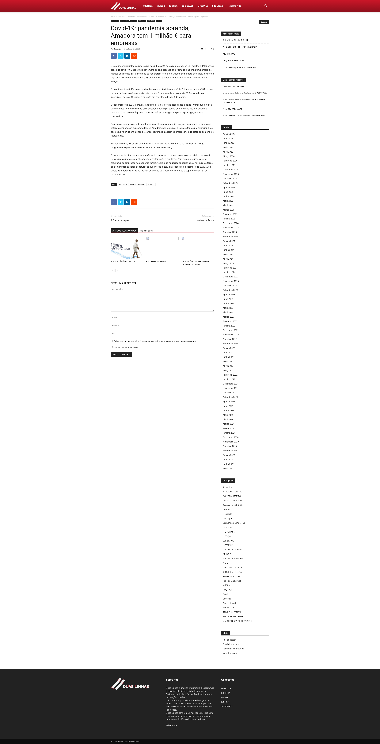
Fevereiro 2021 (230, 428)
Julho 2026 (228, 138)
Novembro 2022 (231, 334)
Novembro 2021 (231, 388)
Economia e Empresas (137, 16)
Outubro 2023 (230, 285)
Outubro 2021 (230, 392)
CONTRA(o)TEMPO (232, 496)
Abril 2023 (228, 312)
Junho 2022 (228, 356)
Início (113, 16)
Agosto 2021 (229, 401)
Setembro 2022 (230, 343)
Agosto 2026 (229, 133)
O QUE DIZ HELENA (232, 571)
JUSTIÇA (173, 5)
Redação (117, 49)
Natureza (227, 563)
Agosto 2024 (229, 241)
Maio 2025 (228, 200)
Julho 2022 (228, 352)
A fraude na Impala (120, 220)
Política (226, 585)
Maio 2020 (228, 468)
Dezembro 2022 (231, 330)
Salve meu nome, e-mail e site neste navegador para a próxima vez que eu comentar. (155, 341)
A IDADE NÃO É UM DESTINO (123, 261)
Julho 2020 (228, 459)
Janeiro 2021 (229, 432)
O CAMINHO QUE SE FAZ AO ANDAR (239, 67)
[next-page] (117, 270)
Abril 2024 (228, 258)
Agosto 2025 (229, 187)
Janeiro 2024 (229, 272)
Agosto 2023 (229, 294)
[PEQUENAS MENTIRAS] (162, 248)
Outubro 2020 (230, 446)
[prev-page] (112, 270)
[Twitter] (121, 56)
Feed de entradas (231, 644)
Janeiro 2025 (229, 218)
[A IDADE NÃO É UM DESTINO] (127, 248)
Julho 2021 (228, 406)
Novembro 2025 (231, 174)
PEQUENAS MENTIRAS (156, 261)
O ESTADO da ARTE (232, 567)
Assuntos (121, 16)
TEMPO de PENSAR (232, 612)
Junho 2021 (228, 410)
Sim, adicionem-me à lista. (126, 347)
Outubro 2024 (230, 232)
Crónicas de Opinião (233, 505)
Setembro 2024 (230, 236)
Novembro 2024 (231, 227)
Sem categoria (230, 603)
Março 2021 (229, 423)
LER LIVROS (228, 540)
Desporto (227, 514)
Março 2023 (229, 316)
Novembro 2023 (231, 281)
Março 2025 (229, 209)
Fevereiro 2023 (230, 321)
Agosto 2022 (229, 348)
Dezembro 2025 (231, 169)
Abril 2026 (228, 151)
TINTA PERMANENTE (233, 616)
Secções (227, 598)
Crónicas (217, 5)
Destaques (228, 518)
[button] (265, 6)
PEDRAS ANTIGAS (231, 576)
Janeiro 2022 (229, 379)
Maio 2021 (228, 414)
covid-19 (151, 184)
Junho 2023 (228, 303)
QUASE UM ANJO (235, 109)
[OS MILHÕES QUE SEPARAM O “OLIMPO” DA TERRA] (198, 248)
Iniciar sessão (229, 639)
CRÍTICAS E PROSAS (232, 500)
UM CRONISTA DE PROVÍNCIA (237, 621)
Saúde (159, 21)
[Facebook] (114, 56)
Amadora (123, 184)
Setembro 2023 (230, 290)
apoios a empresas (137, 184)
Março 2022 (229, 370)
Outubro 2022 (230, 339)
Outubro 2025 (230, 178)
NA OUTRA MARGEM (233, 558)
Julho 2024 (228, 245)
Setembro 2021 (230, 397)
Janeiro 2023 (229, 325)
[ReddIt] (134, 56)
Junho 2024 (228, 249)
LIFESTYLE (203, 5)
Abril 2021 (228, 419)
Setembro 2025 (230, 183)
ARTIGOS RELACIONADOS (125, 231)
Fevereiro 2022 (230, 374)
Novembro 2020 (231, 441)
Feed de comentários (233, 648)
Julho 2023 (228, 299)
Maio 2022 (228, 361)
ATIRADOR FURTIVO (232, 491)
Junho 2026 (228, 142)
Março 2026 (229, 156)
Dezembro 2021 (231, 383)
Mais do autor (146, 231)
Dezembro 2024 (231, 223)
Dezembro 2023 (231, 276)
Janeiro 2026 (229, 165)
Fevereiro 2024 (230, 267)
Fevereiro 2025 (230, 214)
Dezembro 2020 (231, 437)
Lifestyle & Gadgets (232, 549)
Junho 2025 (228, 196)
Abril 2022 (228, 365)
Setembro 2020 (230, 450)
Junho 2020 (228, 464)
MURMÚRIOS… (229, 54)
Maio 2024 (228, 254)
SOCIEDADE (187, 5)
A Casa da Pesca (205, 220)
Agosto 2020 (229, 455)
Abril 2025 (228, 205)
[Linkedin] (127, 56)
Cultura (226, 509)
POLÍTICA (148, 5)
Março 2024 (229, 263)
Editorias (142, 21)
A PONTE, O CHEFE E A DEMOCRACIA (240, 47)
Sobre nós (235, 5)
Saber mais (171, 725)
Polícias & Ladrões (232, 580)
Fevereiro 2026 (230, 160)
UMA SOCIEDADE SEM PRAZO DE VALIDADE (246, 115)
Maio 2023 (228, 307)
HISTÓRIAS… (229, 531)
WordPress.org (230, 653)
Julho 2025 (228, 191)
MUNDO (161, 5)
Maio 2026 (228, 147)
